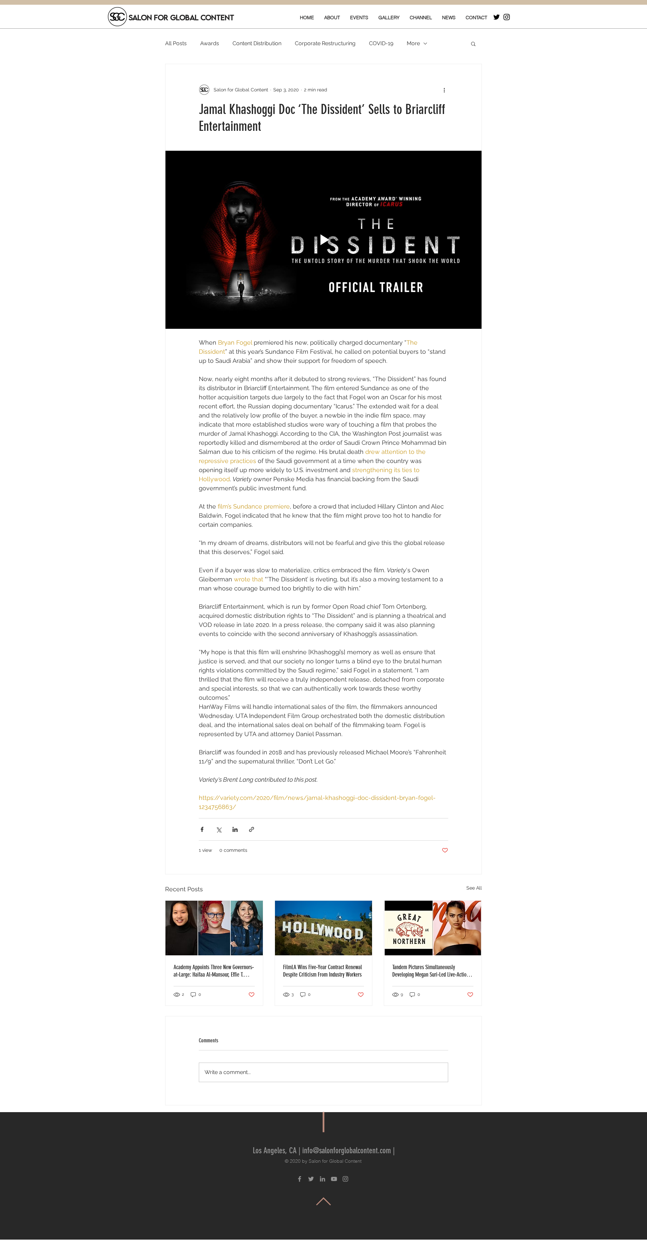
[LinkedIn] (322, 1179)
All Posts (176, 43)
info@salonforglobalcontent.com (346, 1150)
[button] (473, 43)
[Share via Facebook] (202, 829)
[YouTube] (334, 1179)
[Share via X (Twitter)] (218, 829)
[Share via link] (251, 829)
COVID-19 (381, 43)
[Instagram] (506, 17)
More (413, 43)
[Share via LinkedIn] (235, 829)
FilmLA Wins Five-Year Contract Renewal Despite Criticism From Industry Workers (322, 970)
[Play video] (323, 240)
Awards (209, 43)
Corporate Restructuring (325, 43)
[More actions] (444, 90)
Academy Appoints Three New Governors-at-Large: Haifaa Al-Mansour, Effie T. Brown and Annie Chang (214, 970)
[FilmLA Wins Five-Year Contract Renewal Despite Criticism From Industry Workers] (323, 928)
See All (474, 888)
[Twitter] (496, 17)
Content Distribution (257, 43)
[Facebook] (299, 1179)
